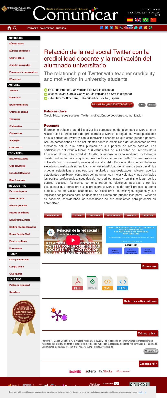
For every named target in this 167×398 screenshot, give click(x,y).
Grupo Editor (15, 274)
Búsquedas (15, 79)
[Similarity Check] (28, 386)
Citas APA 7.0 (15, 147)
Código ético (15, 126)
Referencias (53, 215)
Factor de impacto (18, 191)
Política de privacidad (19, 285)
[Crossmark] (55, 386)
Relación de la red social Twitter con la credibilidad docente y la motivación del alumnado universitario (97, 58)
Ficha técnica (113, 215)
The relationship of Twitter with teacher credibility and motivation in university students (99, 75)
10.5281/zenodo (150, 9)
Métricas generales (18, 205)
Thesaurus (14, 119)
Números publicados (19, 50)
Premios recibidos (18, 241)
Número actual (16, 43)
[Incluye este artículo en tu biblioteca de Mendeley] (123, 370)
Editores (32, 28)
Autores (61, 28)
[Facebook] (103, 27)
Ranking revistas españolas (22, 227)
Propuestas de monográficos (23, 72)
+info (140, 392)
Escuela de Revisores (19, 173)
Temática (13, 90)
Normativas (14, 97)
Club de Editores (17, 166)
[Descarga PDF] (77, 282)
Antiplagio (14, 140)
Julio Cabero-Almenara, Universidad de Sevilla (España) (84, 98)
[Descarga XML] (107, 282)
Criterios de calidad (18, 112)
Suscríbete (14, 292)
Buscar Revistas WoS (19, 234)
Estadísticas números (19, 220)
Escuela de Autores (18, 158)
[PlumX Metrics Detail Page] (56, 315)
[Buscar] (15, 29)
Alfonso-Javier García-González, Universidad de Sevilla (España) (90, 94)
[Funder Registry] (42, 386)
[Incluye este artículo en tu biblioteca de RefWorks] (105, 370)
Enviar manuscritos (18, 104)
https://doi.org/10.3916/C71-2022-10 (112, 104)
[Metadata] (154, 27)
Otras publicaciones (19, 259)
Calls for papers (16, 58)
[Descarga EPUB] (92, 282)
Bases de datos (16, 198)
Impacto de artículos (19, 212)
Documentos (15, 248)
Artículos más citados (19, 65)
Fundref (78, 215)
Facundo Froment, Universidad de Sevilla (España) (81, 90)
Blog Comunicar (17, 180)
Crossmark (94, 215)
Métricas (131, 215)
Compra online (16, 266)
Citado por (148, 215)
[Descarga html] (122, 282)
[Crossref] (14, 386)
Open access (15, 133)
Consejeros (47, 28)
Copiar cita (151, 351)
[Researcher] (70, 386)
